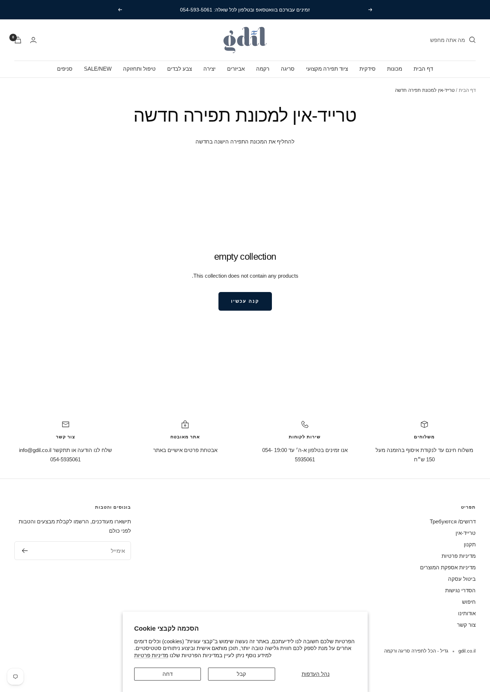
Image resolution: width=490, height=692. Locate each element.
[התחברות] (33, 40)
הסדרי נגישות (460, 590)
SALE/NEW (98, 69)
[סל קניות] (18, 40)
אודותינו (467, 613)
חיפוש (469, 602)
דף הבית (423, 69)
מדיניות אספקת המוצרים (448, 567)
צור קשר (466, 625)
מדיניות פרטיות (151, 655)
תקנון (470, 544)
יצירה (209, 69)
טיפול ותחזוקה (139, 69)
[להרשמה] (25, 550)
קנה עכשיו (245, 301)
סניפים (64, 69)
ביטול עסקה (462, 579)
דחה (167, 674)
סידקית (367, 69)
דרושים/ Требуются (453, 521)
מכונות (394, 69)
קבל (241, 674)
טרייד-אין (466, 533)
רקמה (262, 69)
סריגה (288, 69)
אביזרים (236, 69)
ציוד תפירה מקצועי (327, 69)
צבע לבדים (179, 69)
